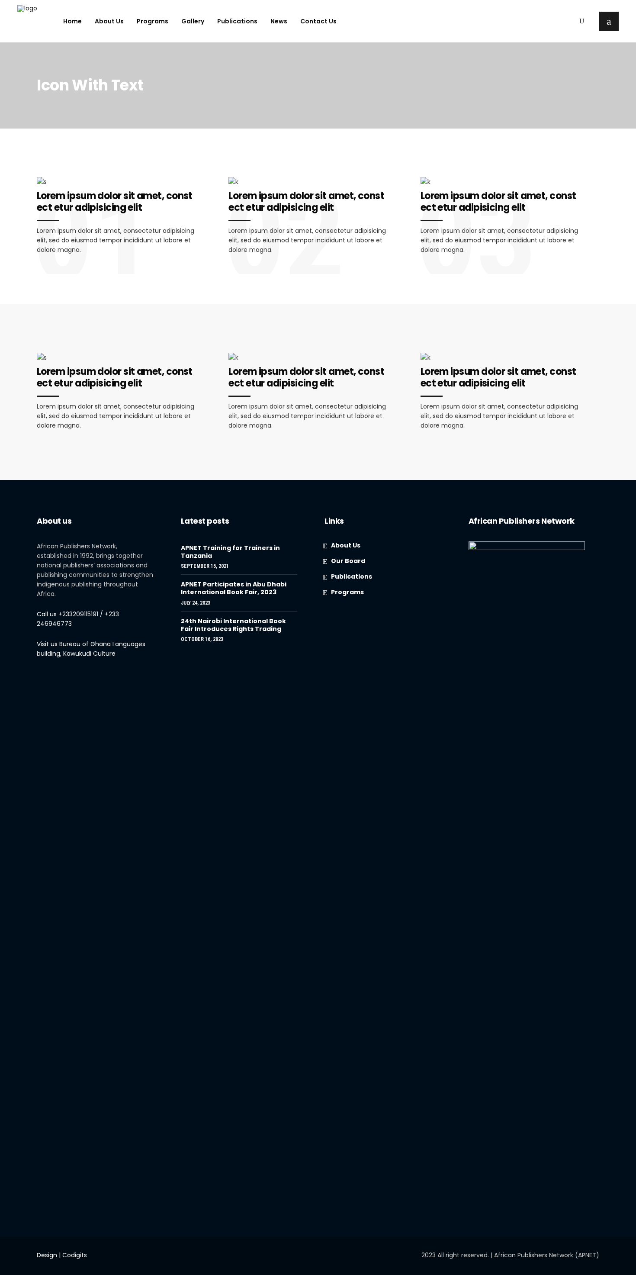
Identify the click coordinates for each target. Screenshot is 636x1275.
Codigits (74, 1255)
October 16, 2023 (202, 639)
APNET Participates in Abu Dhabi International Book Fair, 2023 (233, 588)
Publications (351, 576)
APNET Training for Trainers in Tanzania (230, 552)
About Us (345, 545)
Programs (347, 592)
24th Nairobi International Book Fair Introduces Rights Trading (233, 625)
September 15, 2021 (205, 566)
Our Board (348, 561)
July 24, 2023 (195, 603)
